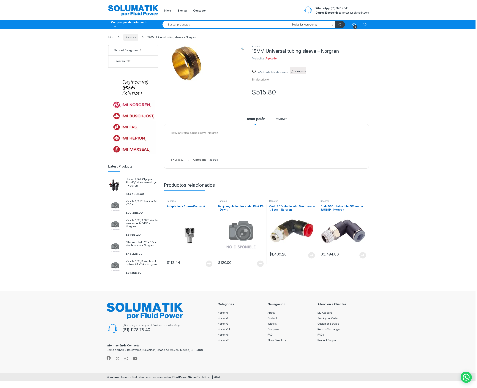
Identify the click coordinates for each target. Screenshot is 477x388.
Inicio (167, 10)
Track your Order (328, 318)
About (271, 312)
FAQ (270, 334)
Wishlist (272, 323)
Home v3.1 (224, 329)
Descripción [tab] (255, 119)
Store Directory (277, 340)
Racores (131, 37)
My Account (325, 312)
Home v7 (223, 340)
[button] (242, 49)
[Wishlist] (365, 24)
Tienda (182, 10)
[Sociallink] (109, 358)
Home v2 (223, 318)
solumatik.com (119, 377)
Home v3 (223, 323)
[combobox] (226, 24)
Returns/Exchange (329, 329)
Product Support (327, 340)
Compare (273, 329)
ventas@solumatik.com (355, 12)
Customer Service (328, 323)
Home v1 (223, 312)
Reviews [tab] (280, 119)
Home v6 (223, 334)
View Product (207, 264)
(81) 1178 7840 (339, 8)
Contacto (199, 10)
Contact (272, 318)
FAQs (321, 334)
